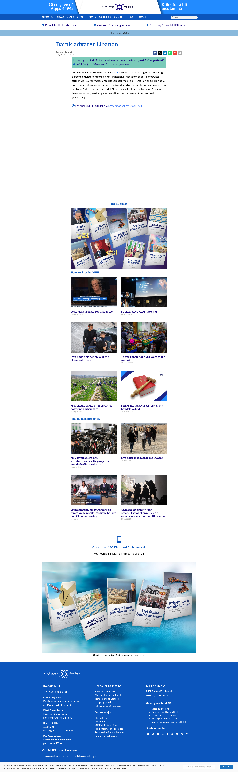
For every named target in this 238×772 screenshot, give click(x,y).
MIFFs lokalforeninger (107, 725)
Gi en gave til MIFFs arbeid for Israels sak (119, 547)
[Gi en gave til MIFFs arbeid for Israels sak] (119, 539)
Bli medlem (47, 17)
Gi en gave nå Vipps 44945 (61, 6)
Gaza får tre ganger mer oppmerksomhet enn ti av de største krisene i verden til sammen (143, 513)
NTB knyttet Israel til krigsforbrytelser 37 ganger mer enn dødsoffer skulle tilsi (91, 461)
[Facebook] (148, 734)
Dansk (58, 756)
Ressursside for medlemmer (110, 732)
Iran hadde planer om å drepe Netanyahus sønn (90, 358)
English (93, 756)
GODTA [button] (226, 767)
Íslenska (82, 756)
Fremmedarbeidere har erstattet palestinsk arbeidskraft (91, 407)
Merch (142, 17)
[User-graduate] (187, 734)
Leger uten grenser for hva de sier (92, 311)
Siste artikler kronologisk (108, 695)
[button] (160, 53)
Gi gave (60, 17)
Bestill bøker (119, 203)
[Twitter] (153, 734)
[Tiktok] (167, 734)
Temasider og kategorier (107, 698)
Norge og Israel (103, 702)
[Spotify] (177, 734)
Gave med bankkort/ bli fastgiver (167, 712)
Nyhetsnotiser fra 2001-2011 (126, 105)
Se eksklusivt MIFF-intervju (139, 311)
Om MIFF (100, 721)
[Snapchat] (182, 734)
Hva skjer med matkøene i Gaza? (142, 458)
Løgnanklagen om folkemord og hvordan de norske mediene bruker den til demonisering (93, 513)
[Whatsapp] (172, 734)
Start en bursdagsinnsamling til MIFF (169, 722)
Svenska (47, 756)
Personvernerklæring (106, 735)
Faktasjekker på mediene (108, 705)
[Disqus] (119, 152)
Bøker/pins (105, 17)
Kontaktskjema (58, 691)
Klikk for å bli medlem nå (174, 6)
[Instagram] (163, 734)
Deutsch (69, 756)
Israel (115, 72)
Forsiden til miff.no (105, 691)
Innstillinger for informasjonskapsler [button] (199, 767)
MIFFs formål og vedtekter (109, 728)
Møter (92, 17)
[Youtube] (158, 734)
